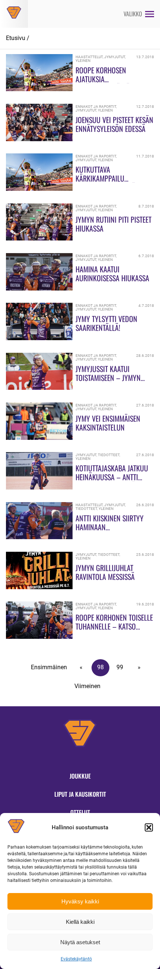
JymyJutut (114, 57)
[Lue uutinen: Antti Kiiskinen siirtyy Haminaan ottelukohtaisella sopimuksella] (39, 537)
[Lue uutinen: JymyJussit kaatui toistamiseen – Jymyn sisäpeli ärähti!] (39, 387)
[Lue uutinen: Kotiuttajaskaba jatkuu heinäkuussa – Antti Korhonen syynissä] (39, 487)
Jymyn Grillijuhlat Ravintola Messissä (105, 572)
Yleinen (83, 61)
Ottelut (80, 812)
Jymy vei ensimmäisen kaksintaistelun (108, 423)
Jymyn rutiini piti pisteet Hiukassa (113, 224)
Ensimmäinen (49, 667)
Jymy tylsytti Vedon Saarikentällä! (106, 323)
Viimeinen (87, 686)
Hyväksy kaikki (80, 901)
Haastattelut (89, 57)
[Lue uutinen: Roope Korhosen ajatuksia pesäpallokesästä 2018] (39, 89)
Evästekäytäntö (76, 959)
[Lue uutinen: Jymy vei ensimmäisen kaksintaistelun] (39, 437)
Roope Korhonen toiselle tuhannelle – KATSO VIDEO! (114, 626)
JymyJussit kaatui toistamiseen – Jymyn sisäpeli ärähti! (108, 377)
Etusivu (15, 38)
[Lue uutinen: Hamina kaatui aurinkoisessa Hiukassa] (39, 288)
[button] (149, 827)
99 (119, 667)
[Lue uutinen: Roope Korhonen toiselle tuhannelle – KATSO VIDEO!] (39, 636)
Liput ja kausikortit (80, 794)
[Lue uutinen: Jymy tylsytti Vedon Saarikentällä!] (39, 338)
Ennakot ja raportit (96, 106)
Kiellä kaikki (80, 922)
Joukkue (80, 775)
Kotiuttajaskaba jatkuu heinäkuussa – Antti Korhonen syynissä (112, 476)
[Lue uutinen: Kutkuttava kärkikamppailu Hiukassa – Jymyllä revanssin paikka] (39, 188)
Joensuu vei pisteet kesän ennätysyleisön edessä (114, 124)
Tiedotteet (108, 455)
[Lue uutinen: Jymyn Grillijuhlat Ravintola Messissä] (39, 587)
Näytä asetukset (80, 942)
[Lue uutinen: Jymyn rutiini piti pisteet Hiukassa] (39, 238)
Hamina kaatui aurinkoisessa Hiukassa (112, 273)
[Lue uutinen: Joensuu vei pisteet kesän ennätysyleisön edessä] (39, 139)
